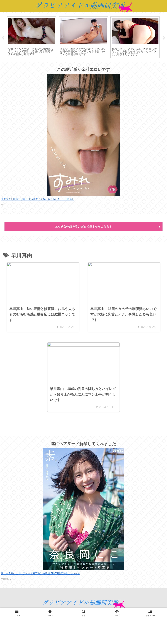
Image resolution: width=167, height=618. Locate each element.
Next (164, 38)
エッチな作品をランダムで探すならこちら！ (83, 226)
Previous (3, 38)
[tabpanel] (31, 37)
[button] (153, 545)
